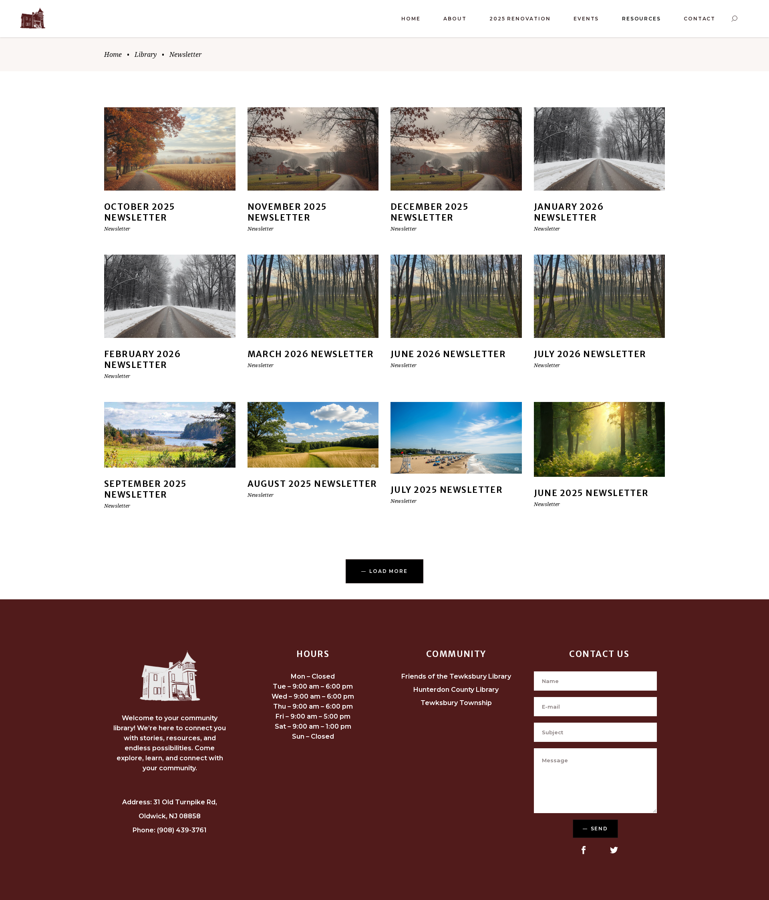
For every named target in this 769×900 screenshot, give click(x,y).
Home (113, 54)
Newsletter (117, 228)
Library (146, 54)
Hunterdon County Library (456, 689)
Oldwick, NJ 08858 (170, 816)
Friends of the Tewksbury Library (456, 676)
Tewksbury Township (456, 703)
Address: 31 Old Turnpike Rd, (169, 802)
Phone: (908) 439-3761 (170, 830)
